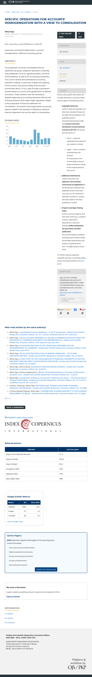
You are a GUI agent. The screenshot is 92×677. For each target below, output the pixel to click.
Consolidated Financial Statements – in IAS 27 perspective (42, 332)
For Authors (9, 618)
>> (10, 398)
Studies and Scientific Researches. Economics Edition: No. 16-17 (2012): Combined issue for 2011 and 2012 (47, 333)
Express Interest (13, 596)
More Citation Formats (67, 300)
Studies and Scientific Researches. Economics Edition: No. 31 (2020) (59, 393)
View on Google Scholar (15, 522)
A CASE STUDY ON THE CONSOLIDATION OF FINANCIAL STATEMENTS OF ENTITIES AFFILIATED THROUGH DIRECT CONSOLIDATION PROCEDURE (47, 360)
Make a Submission (15, 407)
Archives (16, 12)
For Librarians (10, 622)
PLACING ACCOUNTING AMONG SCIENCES (48, 367)
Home (7, 12)
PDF (80, 37)
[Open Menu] (4, 2)
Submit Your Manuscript (46, 569)
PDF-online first (65, 35)
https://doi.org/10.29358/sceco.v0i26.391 (25, 44)
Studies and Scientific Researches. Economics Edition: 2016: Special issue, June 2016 (45, 341)
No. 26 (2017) (26, 12)
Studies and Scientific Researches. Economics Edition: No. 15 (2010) (50, 374)
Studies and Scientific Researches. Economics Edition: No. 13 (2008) (60, 388)
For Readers (9, 614)
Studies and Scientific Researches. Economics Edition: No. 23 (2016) (56, 356)
